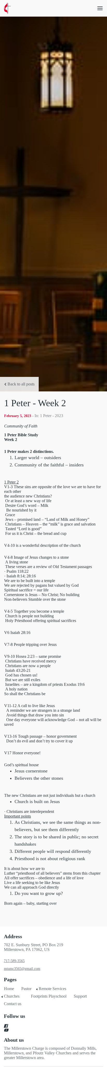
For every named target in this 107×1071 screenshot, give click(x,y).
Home (9, 988)
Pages (10, 979)
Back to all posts (21, 384)
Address (13, 936)
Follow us (14, 1016)
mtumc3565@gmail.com (22, 969)
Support (80, 996)
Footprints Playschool (48, 996)
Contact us (12, 1003)
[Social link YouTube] (47, 1030)
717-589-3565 (14, 961)
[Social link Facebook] (47, 1026)
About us (14, 1040)
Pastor (26, 988)
